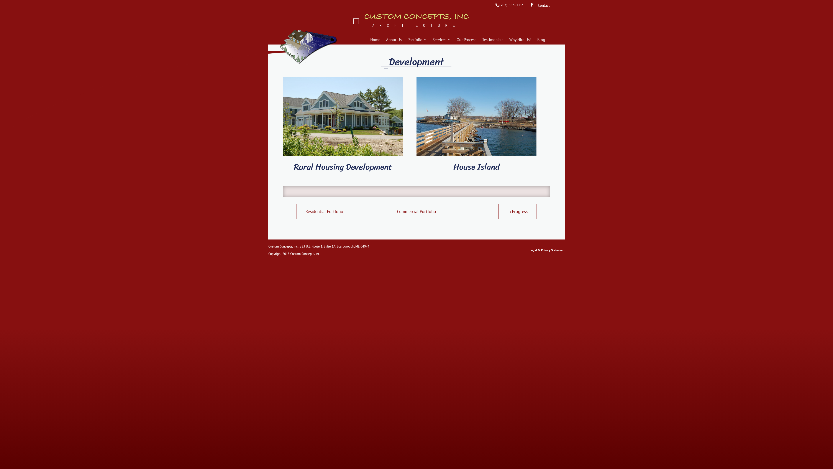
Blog (541, 40)
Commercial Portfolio (416, 211)
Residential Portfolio (324, 211)
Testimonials (492, 40)
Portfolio (415, 40)
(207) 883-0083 (511, 5)
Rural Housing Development (343, 167)
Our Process (466, 40)
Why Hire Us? (520, 40)
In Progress (517, 211)
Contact (544, 6)
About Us (394, 40)
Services (439, 40)
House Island (476, 167)
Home (375, 40)
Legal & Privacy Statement (547, 250)
